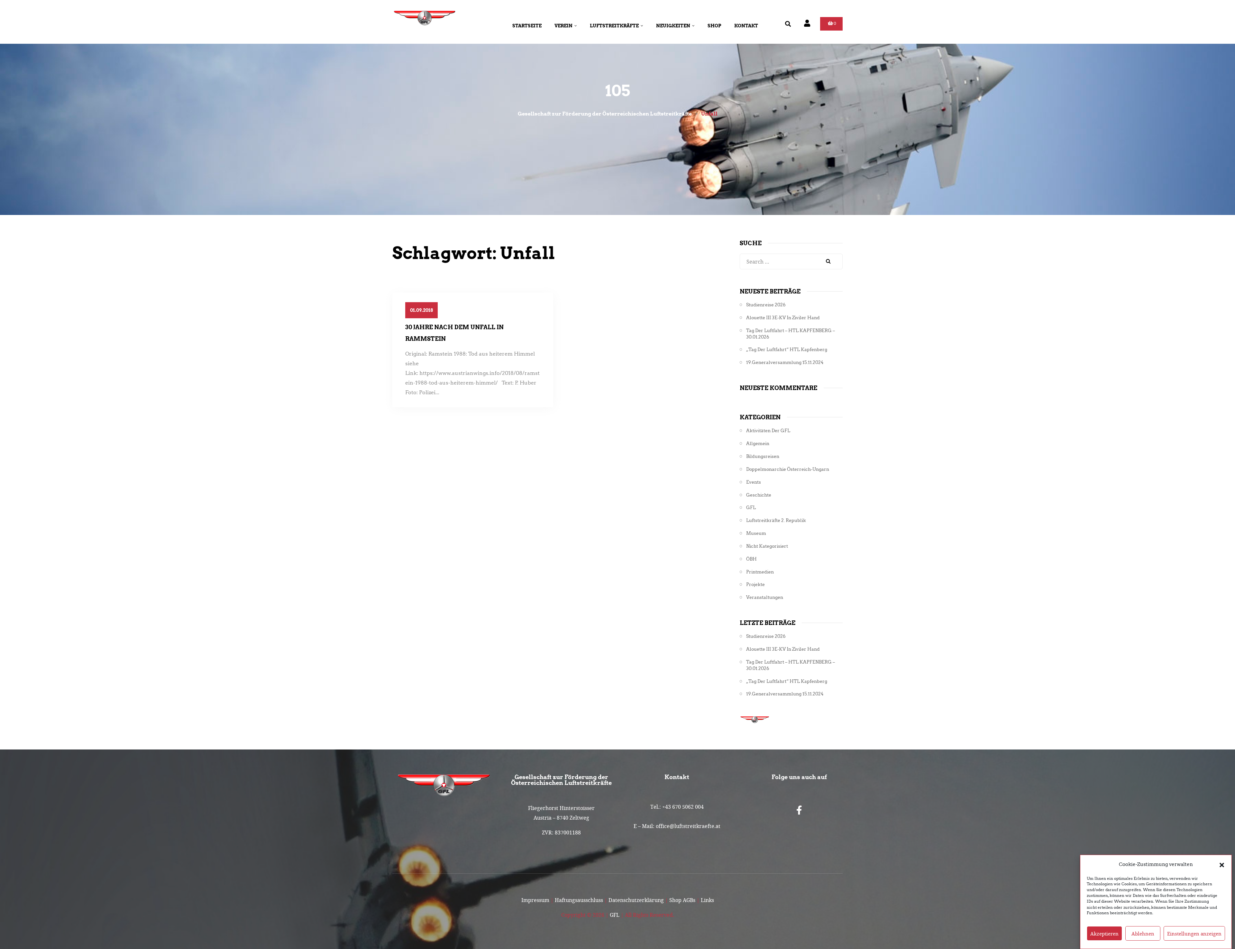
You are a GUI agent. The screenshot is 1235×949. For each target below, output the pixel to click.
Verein (563, 26)
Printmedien (760, 572)
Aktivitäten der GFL (768, 430)
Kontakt (746, 26)
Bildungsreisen (762, 456)
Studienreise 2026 (766, 305)
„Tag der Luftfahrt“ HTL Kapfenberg (786, 349)
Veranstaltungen (764, 597)
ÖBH (751, 559)
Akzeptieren (1104, 933)
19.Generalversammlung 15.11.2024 (785, 362)
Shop (714, 26)
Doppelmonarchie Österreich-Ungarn (787, 469)
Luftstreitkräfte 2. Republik (776, 520)
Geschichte (758, 495)
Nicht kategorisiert (767, 546)
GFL (751, 507)
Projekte (755, 584)
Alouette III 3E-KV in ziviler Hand (783, 318)
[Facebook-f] (799, 810)
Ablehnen (1142, 933)
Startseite (527, 26)
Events (753, 482)
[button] (1222, 864)
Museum (756, 533)
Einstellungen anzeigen (1194, 933)
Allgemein (757, 443)
